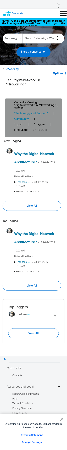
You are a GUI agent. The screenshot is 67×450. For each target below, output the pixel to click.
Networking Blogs (23, 176)
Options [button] (58, 73)
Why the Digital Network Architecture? (34, 162)
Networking (11, 69)
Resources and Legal (20, 387)
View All (32, 206)
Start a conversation (33, 52)
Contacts (17, 376)
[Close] (62, 419)
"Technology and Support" (31, 113)
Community (21, 119)
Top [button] (4, 359)
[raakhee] (20, 317)
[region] (33, 432)
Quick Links (14, 368)
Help (14, 399)
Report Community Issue (25, 394)
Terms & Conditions (23, 404)
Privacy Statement (32, 434)
